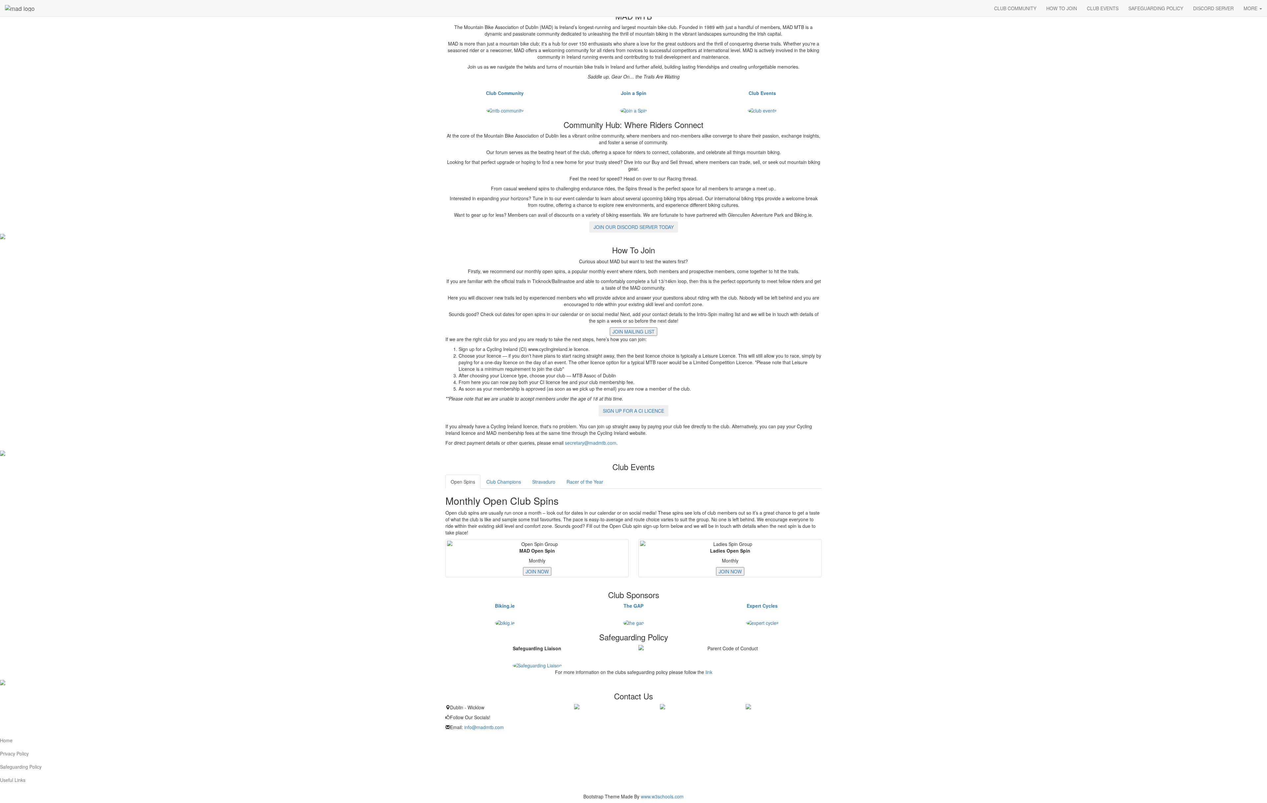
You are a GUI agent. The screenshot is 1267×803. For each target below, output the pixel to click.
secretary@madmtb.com (590, 442)
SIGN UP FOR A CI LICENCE (633, 410)
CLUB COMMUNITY (1015, 8)
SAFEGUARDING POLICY (1155, 8)
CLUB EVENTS (1103, 8)
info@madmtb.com (484, 727)
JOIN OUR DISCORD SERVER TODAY (634, 227)
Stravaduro (543, 481)
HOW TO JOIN (1061, 8)
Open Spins (463, 481)
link (708, 672)
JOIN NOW (537, 571)
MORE (1251, 8)
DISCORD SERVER (1213, 8)
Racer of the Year (585, 481)
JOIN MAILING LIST (633, 331)
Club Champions (503, 481)
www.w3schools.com (662, 796)
